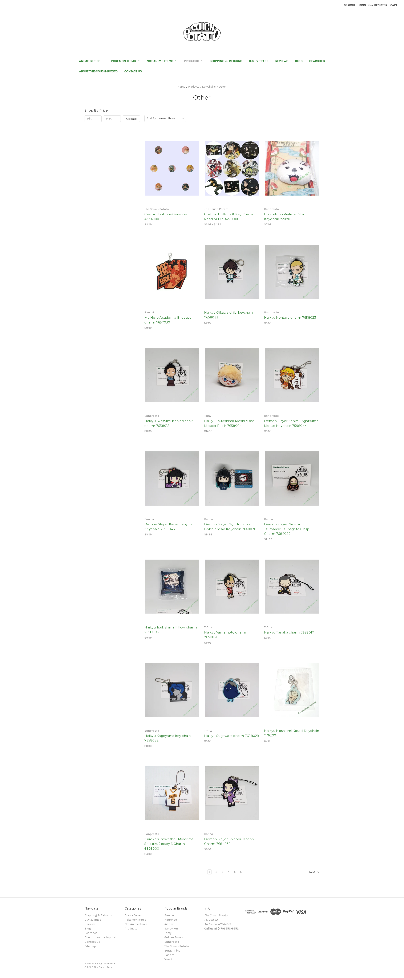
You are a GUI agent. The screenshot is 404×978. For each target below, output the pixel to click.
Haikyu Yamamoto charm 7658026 (225, 634)
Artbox (169, 924)
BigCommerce (106, 963)
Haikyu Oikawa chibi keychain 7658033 (228, 314)
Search (349, 5)
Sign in (364, 5)
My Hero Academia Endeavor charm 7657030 (168, 319)
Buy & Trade (258, 61)
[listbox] (172, 118)
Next (312, 872)
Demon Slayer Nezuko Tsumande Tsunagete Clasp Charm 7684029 (287, 529)
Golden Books (173, 937)
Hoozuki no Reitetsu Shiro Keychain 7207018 (285, 216)
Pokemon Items (123, 61)
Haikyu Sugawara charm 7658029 (231, 736)
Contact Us (133, 71)
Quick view (168, 161)
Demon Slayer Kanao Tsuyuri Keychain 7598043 (168, 526)
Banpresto (171, 942)
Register (380, 5)
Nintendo (170, 919)
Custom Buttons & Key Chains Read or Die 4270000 (228, 216)
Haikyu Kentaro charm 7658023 (290, 317)
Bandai (169, 915)
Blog (299, 61)
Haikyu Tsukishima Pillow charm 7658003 (170, 629)
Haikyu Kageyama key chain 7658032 (167, 738)
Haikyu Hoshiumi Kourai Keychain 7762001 (291, 733)
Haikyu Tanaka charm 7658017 (289, 632)
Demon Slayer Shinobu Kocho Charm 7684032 (229, 841)
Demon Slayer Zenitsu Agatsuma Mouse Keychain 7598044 (291, 423)
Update (131, 118)
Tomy (167, 933)
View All (169, 959)
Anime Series (89, 61)
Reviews (281, 61)
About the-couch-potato (98, 71)
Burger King (172, 950)
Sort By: (151, 118)
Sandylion (171, 928)
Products (191, 61)
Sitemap (90, 946)
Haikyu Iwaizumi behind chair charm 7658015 (168, 423)
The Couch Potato (176, 946)
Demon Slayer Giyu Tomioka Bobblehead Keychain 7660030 (230, 526)
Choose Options (172, 175)
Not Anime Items (160, 61)
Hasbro (169, 955)
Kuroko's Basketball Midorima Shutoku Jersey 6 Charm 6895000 (169, 843)
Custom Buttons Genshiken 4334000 (167, 216)
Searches (317, 61)
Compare (171, 168)
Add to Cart (292, 175)
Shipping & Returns (226, 61)
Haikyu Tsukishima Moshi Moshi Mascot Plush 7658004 (229, 423)
